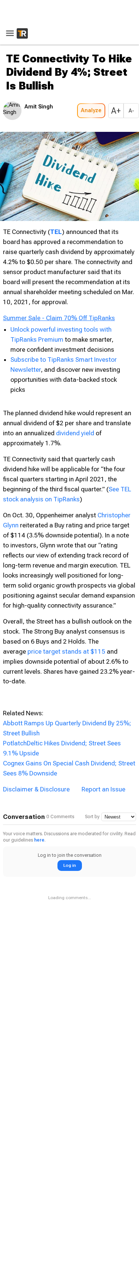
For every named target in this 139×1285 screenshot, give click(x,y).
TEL (56, 231)
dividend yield (75, 433)
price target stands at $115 (66, 651)
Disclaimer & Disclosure (36, 789)
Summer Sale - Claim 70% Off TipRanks (59, 318)
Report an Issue (103, 789)
